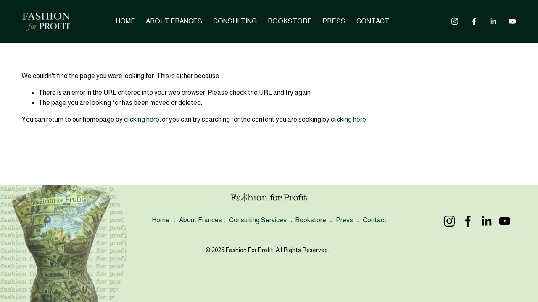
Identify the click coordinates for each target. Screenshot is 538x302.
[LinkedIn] (493, 21)
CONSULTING (235, 21)
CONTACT (372, 21)
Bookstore (310, 220)
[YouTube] (512, 21)
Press (344, 220)
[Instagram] (455, 21)
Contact (375, 220)
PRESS (333, 21)
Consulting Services (258, 220)
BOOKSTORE (290, 21)
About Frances (200, 220)
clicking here (141, 119)
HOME (125, 21)
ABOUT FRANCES (174, 21)
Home (160, 220)
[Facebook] (474, 21)
